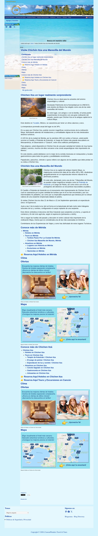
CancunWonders (11, 1)
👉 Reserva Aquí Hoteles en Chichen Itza (36, 77)
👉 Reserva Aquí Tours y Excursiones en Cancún (39, 80)
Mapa (23, 72)
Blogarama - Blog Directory (74, 516)
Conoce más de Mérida (30, 62)
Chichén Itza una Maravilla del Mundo (35, 59)
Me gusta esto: (27, 90)
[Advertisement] (56, 29)
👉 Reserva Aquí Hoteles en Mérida (34, 65)
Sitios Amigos (8, 78)
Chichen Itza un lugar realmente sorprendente (37, 57)
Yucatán (36, 123)
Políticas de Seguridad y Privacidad (18, 519)
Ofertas (24, 70)
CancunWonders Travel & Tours (56, 532)
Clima (24, 67)
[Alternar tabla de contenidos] (54, 54)
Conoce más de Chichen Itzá (32, 75)
